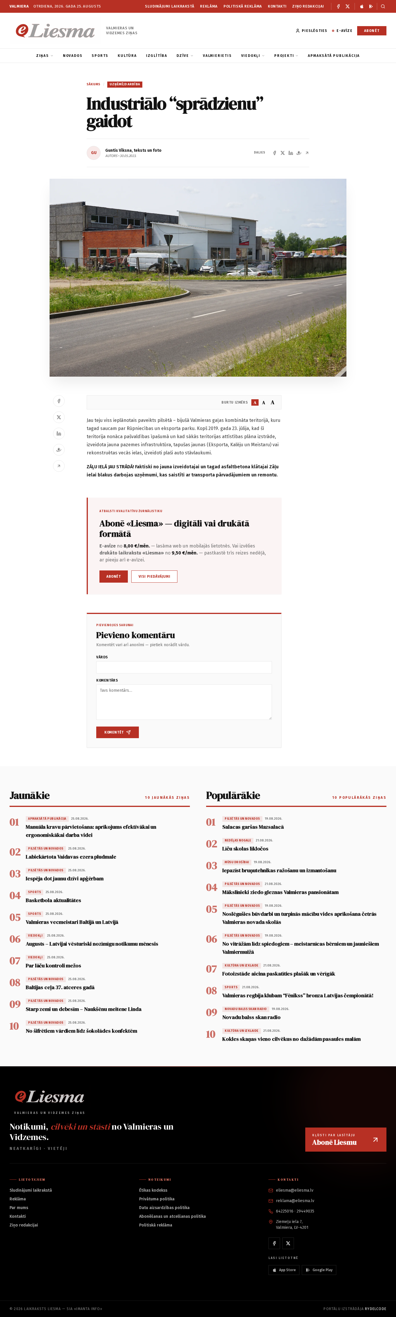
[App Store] (361, 6)
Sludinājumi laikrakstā (169, 6)
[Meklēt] (381, 6)
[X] (347, 6)
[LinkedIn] (290, 153)
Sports (100, 56)
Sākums (94, 84)
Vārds (102, 657)
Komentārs (107, 680)
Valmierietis (217, 56)
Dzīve (183, 56)
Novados (73, 56)
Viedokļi (250, 56)
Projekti (284, 56)
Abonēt (371, 31)
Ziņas (42, 56)
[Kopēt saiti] (307, 153)
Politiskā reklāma (243, 6)
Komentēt (114, 732)
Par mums (19, 1207)
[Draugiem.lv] (299, 153)
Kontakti (277, 6)
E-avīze (344, 31)
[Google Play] (371, 6)
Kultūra (127, 56)
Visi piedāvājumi (154, 577)
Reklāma (209, 6)
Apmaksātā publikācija (334, 56)
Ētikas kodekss (153, 1190)
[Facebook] (338, 6)
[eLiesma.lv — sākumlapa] (55, 30)
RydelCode (375, 1309)
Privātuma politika (157, 1199)
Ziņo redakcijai (308, 6)
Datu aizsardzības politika (164, 1207)
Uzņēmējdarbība (125, 84)
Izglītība (156, 56)
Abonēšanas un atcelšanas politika (172, 1216)
